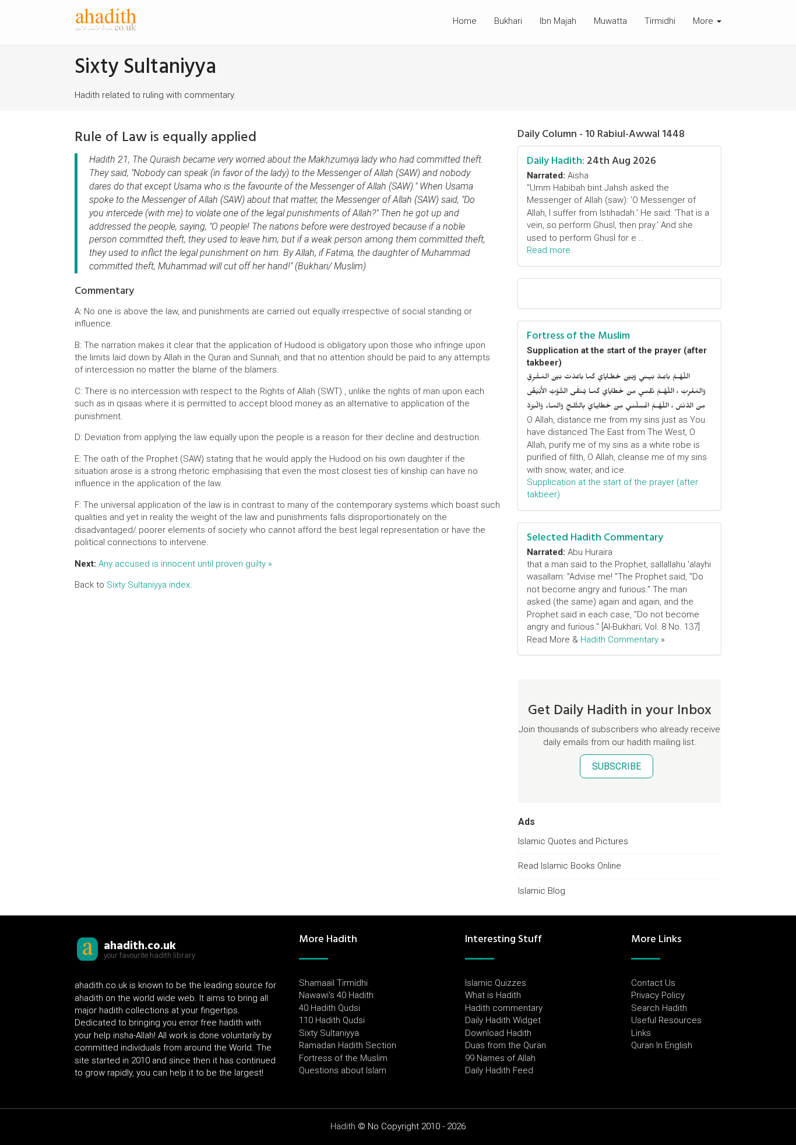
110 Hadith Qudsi (332, 1020)
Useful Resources (666, 1020)
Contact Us (653, 983)
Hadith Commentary (619, 639)
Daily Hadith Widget (503, 1020)
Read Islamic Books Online (569, 865)
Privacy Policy (658, 995)
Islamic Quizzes (495, 983)
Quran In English (661, 1045)
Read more (548, 250)
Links (641, 1033)
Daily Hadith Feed (499, 1070)
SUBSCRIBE (616, 766)
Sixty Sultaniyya (329, 1033)
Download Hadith (498, 1033)
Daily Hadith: (555, 160)
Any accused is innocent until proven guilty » (185, 564)
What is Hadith (493, 995)
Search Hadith (659, 1008)
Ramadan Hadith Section (347, 1045)
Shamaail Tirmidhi (333, 983)
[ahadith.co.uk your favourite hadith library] (87, 948)
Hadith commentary (504, 1008)
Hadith (342, 1126)
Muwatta (610, 21)
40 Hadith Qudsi (329, 1008)
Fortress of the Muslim (578, 335)
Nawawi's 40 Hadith (336, 995)
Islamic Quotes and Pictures (573, 841)
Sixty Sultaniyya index (148, 584)
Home (465, 21)
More (704, 21)
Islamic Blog (541, 891)
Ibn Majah (558, 21)
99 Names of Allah (500, 1058)
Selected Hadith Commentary (595, 537)
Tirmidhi (659, 21)
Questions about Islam (342, 1070)
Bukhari (508, 21)
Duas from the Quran (505, 1045)
